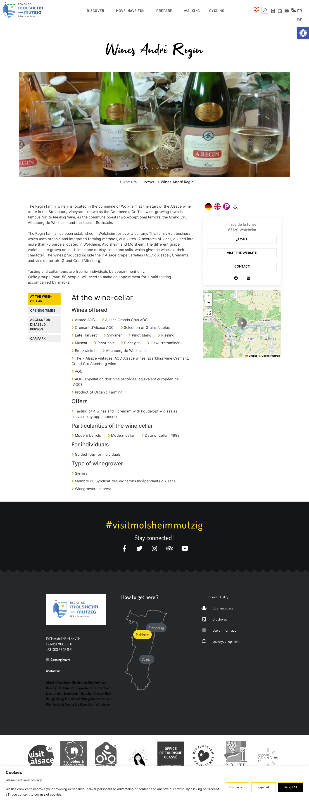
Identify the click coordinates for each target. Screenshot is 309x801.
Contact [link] (242, 266)
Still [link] (91, 704)
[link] (303, 33)
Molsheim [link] (72, 699)
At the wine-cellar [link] (41, 298)
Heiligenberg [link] (55, 699)
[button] (242, 323)
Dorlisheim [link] (65, 688)
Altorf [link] (50, 682)
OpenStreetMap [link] (270, 355)
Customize (235, 787)
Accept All (290, 787)
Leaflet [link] (252, 355)
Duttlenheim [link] (103, 688)
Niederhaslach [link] (101, 699)
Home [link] (125, 182)
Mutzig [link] (85, 699)
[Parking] (226, 206)
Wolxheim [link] (103, 704)
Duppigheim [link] (83, 688)
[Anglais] (217, 206)
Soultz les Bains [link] (76, 704)
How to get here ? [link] (140, 596)
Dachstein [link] (80, 682)
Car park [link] (37, 338)
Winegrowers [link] (145, 182)
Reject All (263, 787)
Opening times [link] (42, 310)
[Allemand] (208, 206)
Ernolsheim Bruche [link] (78, 693)
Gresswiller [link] (102, 693)
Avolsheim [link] (63, 682)
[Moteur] (235, 206)
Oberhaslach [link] (55, 704)
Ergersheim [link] (54, 693)
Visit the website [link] (242, 253)
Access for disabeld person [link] (40, 324)
